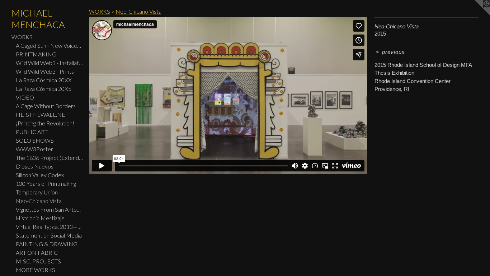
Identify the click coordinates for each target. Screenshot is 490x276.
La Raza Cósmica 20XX (44, 80)
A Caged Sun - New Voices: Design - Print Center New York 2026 (49, 45)
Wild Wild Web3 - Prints (45, 71)
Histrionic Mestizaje (40, 218)
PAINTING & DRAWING (46, 243)
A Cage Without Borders (46, 105)
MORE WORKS (35, 269)
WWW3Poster (34, 149)
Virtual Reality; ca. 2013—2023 (49, 226)
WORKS (22, 36)
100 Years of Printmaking (46, 183)
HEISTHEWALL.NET (42, 114)
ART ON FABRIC (37, 252)
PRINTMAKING (36, 54)
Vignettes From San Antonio (49, 209)
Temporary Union (37, 192)
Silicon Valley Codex (40, 174)
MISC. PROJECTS (38, 261)
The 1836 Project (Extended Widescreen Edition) (49, 157)
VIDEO (25, 97)
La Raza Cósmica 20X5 (43, 88)
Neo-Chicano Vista (39, 200)
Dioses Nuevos (34, 166)
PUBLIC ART (32, 131)
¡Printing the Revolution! (45, 123)
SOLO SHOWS (35, 140)
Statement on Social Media (49, 235)
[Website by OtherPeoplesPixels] (475, 14)
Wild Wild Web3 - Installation (49, 62)
